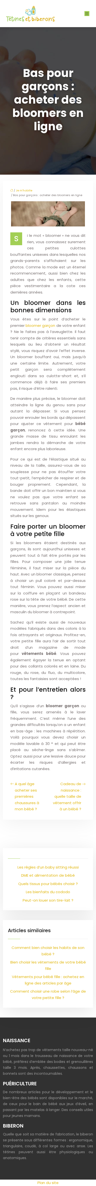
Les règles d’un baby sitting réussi (48, 867)
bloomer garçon (40, 325)
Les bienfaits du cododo (48, 891)
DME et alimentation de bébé (48, 875)
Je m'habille (24, 190)
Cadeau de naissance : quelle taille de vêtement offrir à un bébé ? (67, 796)
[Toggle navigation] (86, 13)
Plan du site (48, 1182)
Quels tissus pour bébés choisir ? (48, 883)
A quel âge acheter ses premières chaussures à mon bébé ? (27, 796)
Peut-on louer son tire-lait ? (48, 900)
